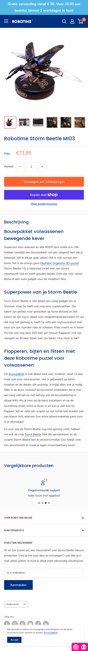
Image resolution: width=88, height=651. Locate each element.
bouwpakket (16, 374)
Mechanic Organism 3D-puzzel (59, 263)
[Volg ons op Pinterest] (22, 624)
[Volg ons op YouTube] (30, 624)
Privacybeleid (51, 632)
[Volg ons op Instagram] (15, 624)
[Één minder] (20, 166)
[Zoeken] (64, 21)
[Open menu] (6, 21)
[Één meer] (42, 166)
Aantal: (9, 166)
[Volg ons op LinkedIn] (46, 624)
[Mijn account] (72, 21)
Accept (14, 639)
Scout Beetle (33, 434)
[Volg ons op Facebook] (7, 624)
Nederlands (12, 604)
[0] (80, 21)
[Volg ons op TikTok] (38, 624)
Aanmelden (18, 585)
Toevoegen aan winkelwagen (44, 182)
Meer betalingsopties (44, 204)
